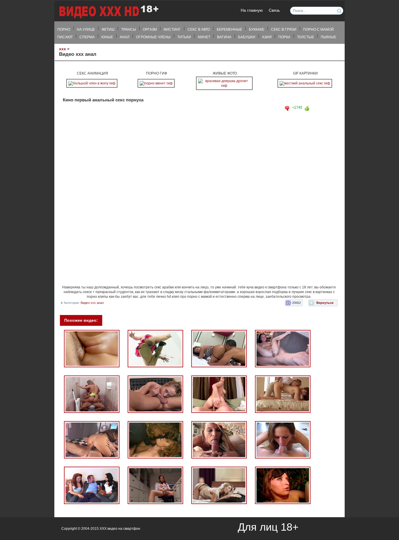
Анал (124, 37)
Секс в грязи (283, 29)
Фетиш (108, 29)
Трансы (128, 29)
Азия (267, 37)
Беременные (229, 29)
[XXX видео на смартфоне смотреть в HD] (108, 11)
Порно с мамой (318, 29)
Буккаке (256, 29)
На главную (252, 10)
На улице (86, 29)
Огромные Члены (153, 37)
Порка (284, 37)
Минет (204, 37)
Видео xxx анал (92, 302)
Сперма (87, 37)
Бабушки (246, 37)
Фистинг (172, 29)
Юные (107, 37)
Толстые (305, 37)
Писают (65, 37)
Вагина (224, 37)
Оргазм (150, 29)
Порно (63, 29)
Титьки (184, 37)
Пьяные (328, 37)
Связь (274, 10)
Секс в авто (199, 29)
